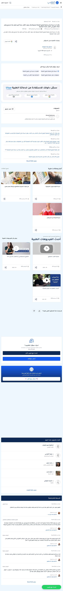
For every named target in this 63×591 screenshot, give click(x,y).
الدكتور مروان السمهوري (52, 545)
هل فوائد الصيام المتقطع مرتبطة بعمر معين (17, 186)
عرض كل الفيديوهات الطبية (9, 238)
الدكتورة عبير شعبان (47, 445)
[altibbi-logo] (53, 3)
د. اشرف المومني (48, 481)
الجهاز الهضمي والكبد (48, 465)
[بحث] (10, 2)
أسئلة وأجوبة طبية (45, 7)
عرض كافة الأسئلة (32, 161)
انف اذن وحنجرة (35, 7)
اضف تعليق (8, 109)
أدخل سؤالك (31, 359)
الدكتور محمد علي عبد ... (52, 514)
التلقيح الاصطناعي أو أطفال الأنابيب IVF (18, 256)
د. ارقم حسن (50, 472)
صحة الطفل (5, 504)
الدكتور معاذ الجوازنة (47, 47)
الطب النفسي (50, 447)
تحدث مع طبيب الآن (31, 353)
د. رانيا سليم (50, 463)
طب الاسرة (50, 474)
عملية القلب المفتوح (53, 256)
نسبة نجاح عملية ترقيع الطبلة (49, 71)
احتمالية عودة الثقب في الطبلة (31, 75)
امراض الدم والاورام (48, 456)
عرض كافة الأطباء (31, 490)
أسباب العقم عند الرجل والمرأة (51, 288)
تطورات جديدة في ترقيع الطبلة (31, 71)
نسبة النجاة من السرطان (53, 218)
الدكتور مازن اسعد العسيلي (51, 530)
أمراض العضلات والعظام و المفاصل (10, 519)
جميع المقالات (5, 168)
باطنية (52, 483)
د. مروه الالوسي (49, 454)
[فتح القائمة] (60, 3)
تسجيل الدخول (4, 3)
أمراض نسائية (6, 535)
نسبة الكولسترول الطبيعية (53, 186)
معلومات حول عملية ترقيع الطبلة (50, 75)
